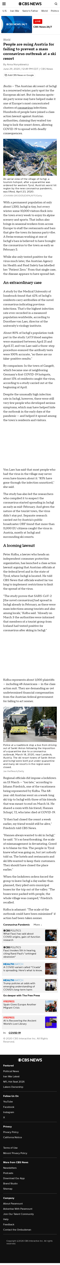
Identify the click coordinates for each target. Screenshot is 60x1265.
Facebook (8, 1107)
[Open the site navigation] (11, 3)
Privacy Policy (11, 1132)
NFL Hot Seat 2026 (13, 1081)
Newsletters (9, 1168)
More (37, 924)
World (44, 10)
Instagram (8, 1112)
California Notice (12, 1137)
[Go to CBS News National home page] (30, 3)
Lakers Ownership (13, 1087)
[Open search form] (56, 3)
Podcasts (8, 1173)
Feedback (8, 1224)
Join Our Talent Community (18, 1214)
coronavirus (25, 108)
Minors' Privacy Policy (15, 1153)
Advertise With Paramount (17, 1209)
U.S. (5, 10)
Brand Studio (10, 1183)
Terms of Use (10, 1148)
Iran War (14, 10)
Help (5, 1219)
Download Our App (14, 1178)
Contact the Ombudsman (17, 1229)
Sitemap (7, 1189)
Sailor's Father (30, 10)
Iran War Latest (11, 1076)
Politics (55, 10)
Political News (11, 1071)
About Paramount (13, 1203)
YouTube (8, 1101)
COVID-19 (15, 1032)
